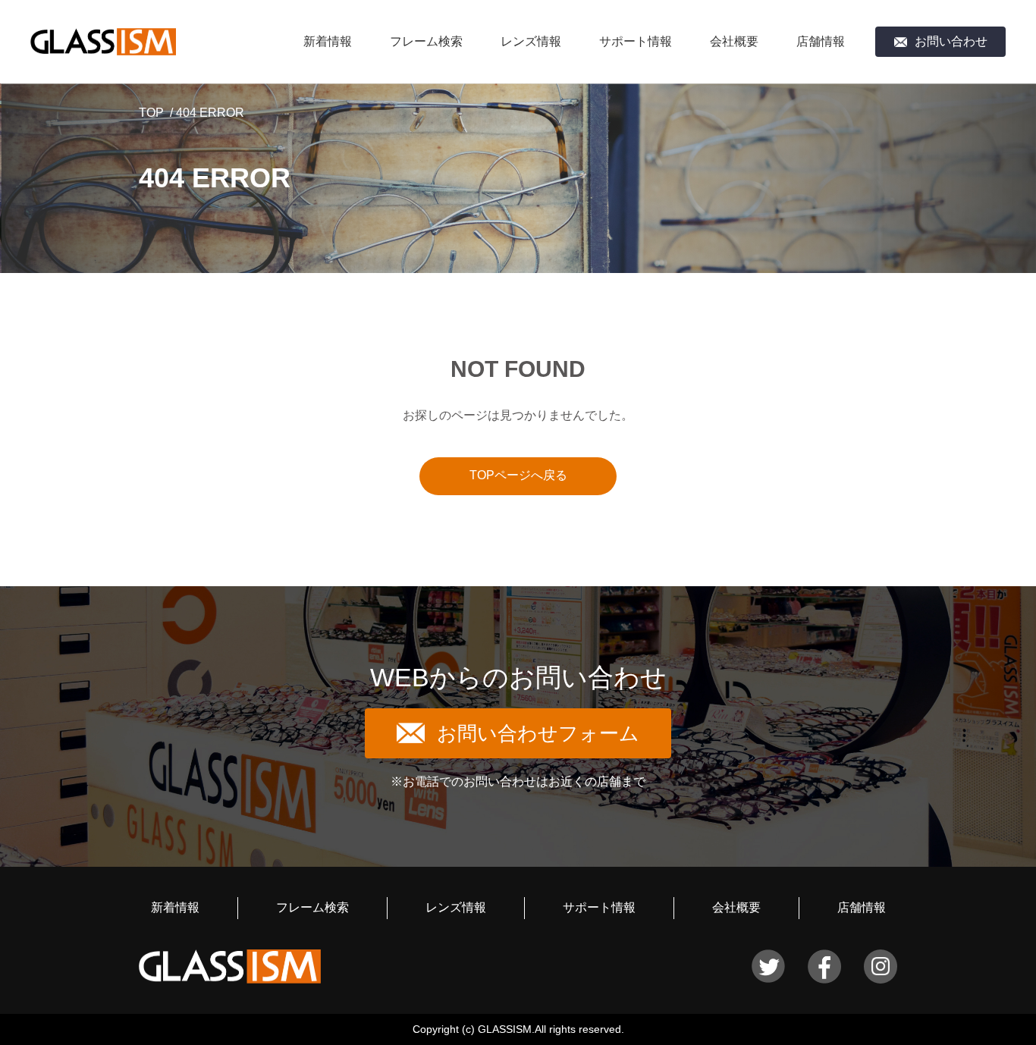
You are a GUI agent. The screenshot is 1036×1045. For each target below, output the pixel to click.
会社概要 (734, 41)
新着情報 (327, 41)
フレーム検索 (426, 41)
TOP (151, 112)
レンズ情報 (531, 41)
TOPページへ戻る (518, 475)
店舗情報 (820, 41)
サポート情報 (635, 41)
